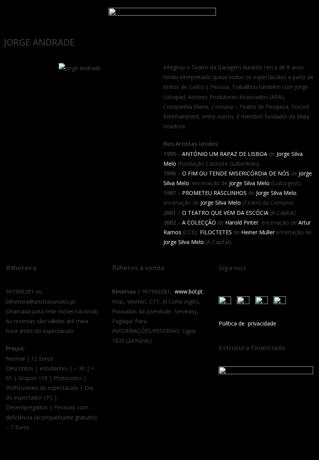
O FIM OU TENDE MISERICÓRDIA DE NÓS (235, 173)
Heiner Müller (258, 232)
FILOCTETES (216, 232)
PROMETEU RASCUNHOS (214, 192)
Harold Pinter (241, 222)
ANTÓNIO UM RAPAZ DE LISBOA (224, 153)
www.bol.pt (189, 291)
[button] (15, 16)
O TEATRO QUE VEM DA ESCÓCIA (225, 212)
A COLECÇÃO (199, 222)
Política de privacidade (247, 323)
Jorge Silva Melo (249, 183)
